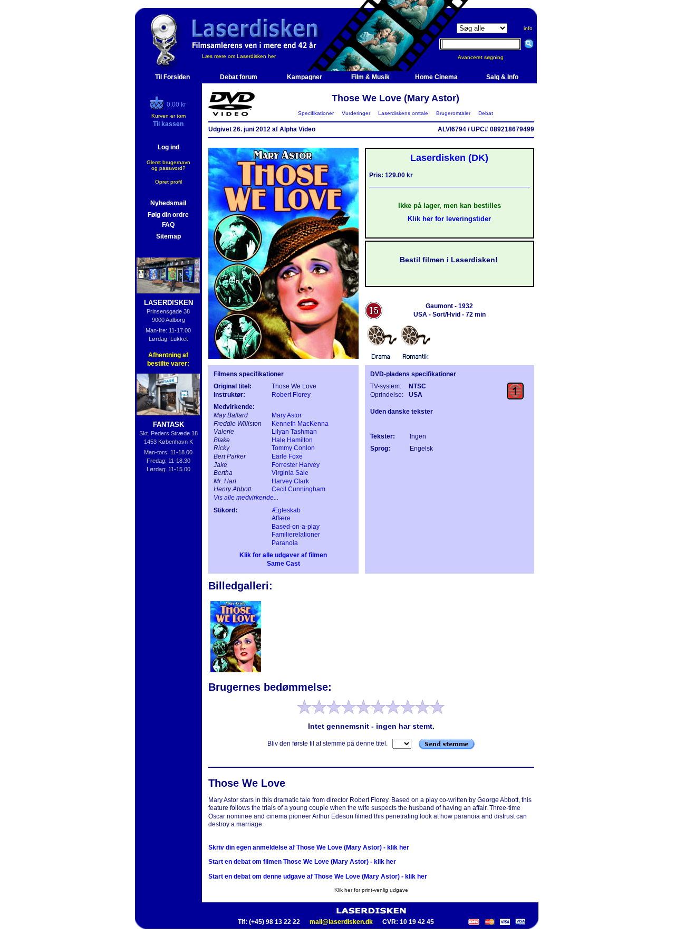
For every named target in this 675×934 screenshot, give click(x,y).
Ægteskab (286, 510)
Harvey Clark (290, 481)
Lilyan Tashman (294, 431)
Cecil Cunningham (298, 489)
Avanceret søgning (487, 57)
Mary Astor (287, 415)
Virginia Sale (290, 472)
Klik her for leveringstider (449, 219)
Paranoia (285, 543)
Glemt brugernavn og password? (168, 165)
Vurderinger (356, 113)
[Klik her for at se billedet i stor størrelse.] (236, 671)
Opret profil (168, 182)
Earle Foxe (287, 456)
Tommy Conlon (293, 448)
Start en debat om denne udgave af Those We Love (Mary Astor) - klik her (317, 876)
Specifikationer (316, 113)
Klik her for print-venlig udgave (371, 890)
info (528, 28)
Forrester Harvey (296, 465)
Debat (485, 113)
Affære (281, 518)
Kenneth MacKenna (300, 423)
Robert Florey (291, 394)
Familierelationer (296, 534)
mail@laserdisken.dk (341, 922)
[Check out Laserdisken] (158, 107)
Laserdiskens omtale (403, 113)
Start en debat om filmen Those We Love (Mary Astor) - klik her (302, 861)
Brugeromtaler (453, 113)
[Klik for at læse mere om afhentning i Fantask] (168, 394)
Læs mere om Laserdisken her (239, 56)
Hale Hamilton (292, 440)
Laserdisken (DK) (449, 158)
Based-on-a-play (296, 526)
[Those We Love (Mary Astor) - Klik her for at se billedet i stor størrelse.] (283, 356)
